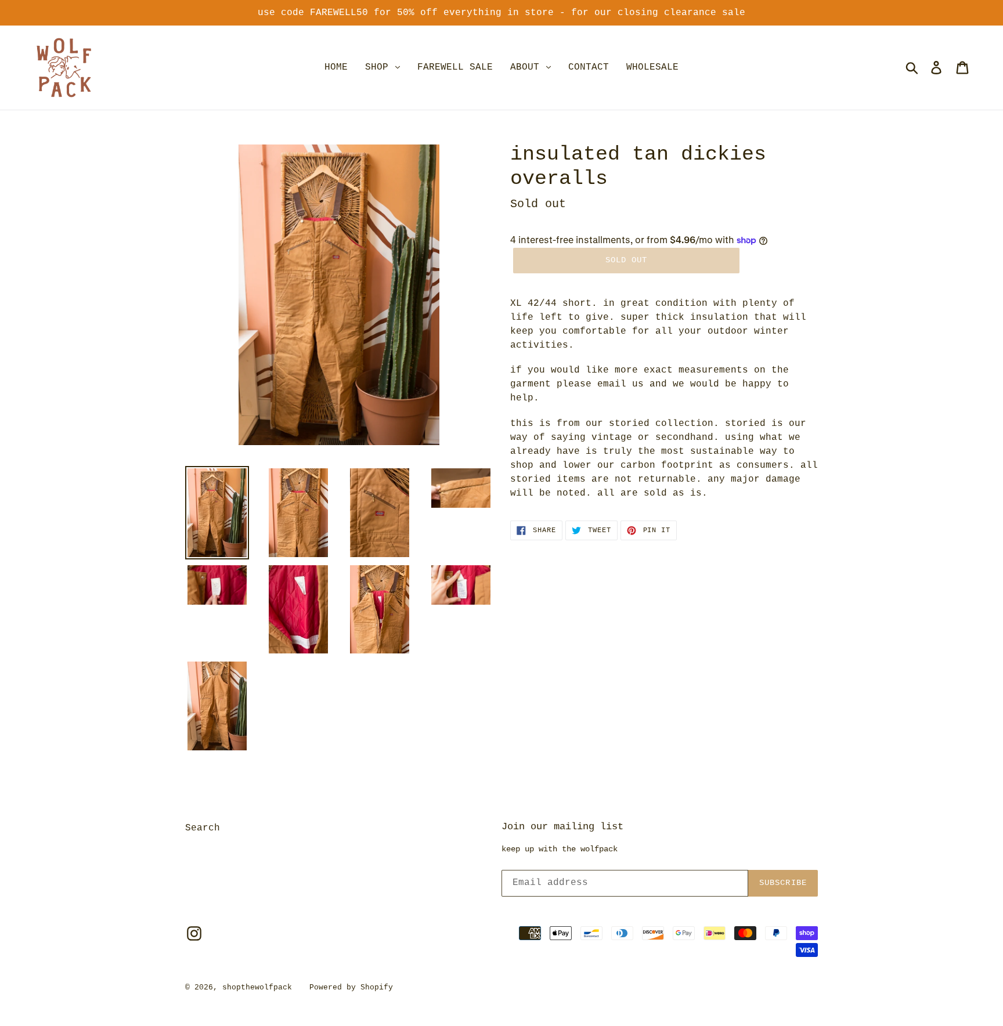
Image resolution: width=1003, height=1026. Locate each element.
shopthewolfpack (257, 987)
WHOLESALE (652, 67)
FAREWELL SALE (455, 67)
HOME (336, 67)
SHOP (379, 67)
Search (202, 828)
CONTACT (588, 67)
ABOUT (527, 67)
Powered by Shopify (351, 987)
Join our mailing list (562, 826)
